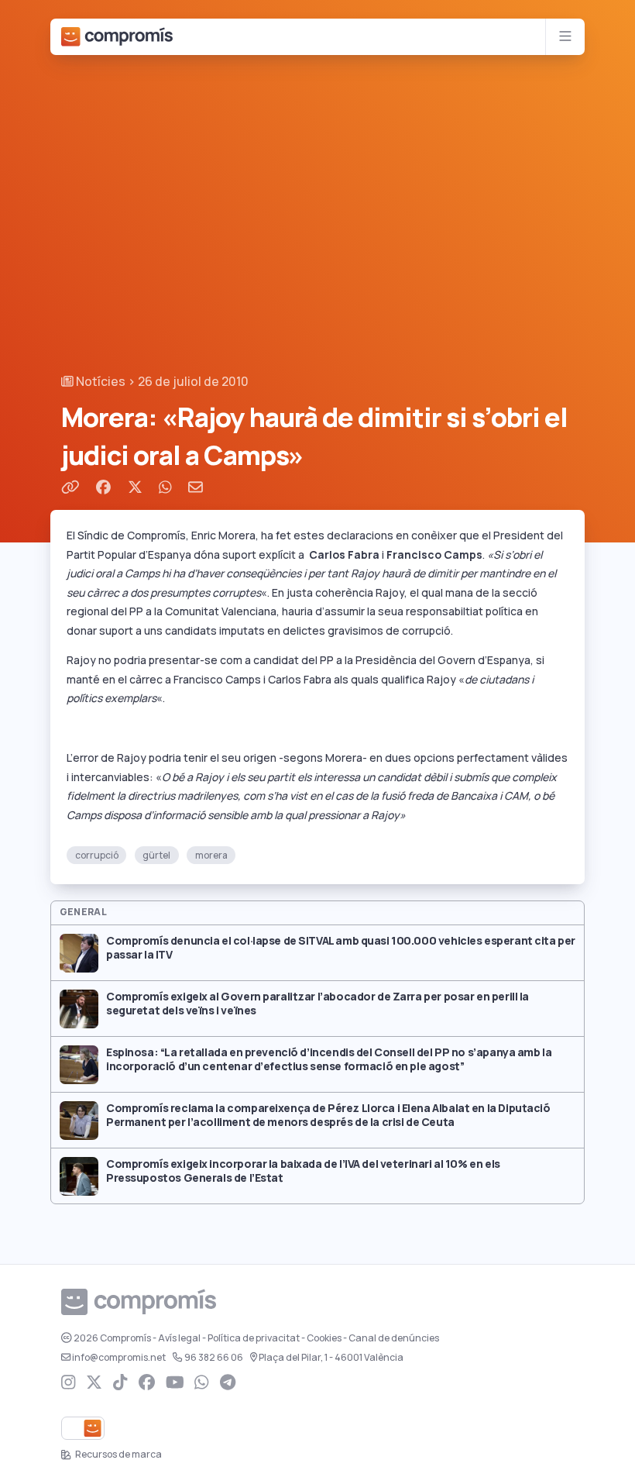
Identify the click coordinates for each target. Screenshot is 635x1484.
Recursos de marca (118, 1454)
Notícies (99, 382)
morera (211, 855)
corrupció (96, 855)
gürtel (156, 855)
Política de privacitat (254, 1338)
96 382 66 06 (213, 1357)
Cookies (324, 1338)
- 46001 (331, 1357)
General (84, 912)
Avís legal (179, 1338)
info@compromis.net (119, 1357)
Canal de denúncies (393, 1338)
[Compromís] (117, 37)
